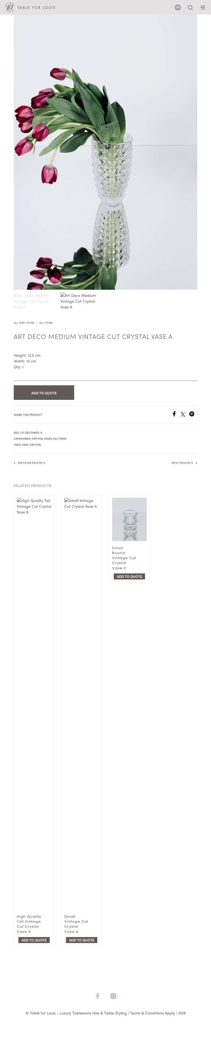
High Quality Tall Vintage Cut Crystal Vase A (29, 924)
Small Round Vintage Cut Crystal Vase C (124, 558)
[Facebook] (176, 415)
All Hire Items (24, 323)
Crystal (35, 445)
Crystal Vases (42, 439)
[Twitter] (185, 415)
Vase (25, 445)
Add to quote (44, 392)
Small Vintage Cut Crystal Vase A (76, 924)
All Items (46, 323)
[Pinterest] (193, 415)
